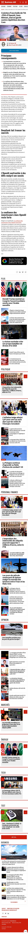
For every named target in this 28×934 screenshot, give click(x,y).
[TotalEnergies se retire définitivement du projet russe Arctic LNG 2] (4, 882)
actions (3, 720)
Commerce (4, 364)
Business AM (13, 43)
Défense (3, 338)
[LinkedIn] (8, 913)
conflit (3, 356)
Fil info (20, 6)
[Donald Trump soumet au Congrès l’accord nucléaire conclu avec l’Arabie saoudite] (14, 282)
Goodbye (4, 924)
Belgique (3, 6)
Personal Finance (5, 477)
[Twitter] (5, 913)
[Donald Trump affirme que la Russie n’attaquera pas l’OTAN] (4, 350)
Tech (3, 444)
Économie (9, 6)
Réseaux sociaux (5, 615)
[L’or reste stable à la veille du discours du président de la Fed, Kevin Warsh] (4, 551)
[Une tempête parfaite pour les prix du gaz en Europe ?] (12, 624)
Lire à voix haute (14, 50)
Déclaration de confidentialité (9, 910)
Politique (15, 6)
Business (3, 40)
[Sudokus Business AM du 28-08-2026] (4, 686)
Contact (4, 908)
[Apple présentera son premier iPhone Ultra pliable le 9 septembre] (4, 660)
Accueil (2, 9)
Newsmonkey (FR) (16, 922)
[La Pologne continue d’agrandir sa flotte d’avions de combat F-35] (14, 446)
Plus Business (18, 901)
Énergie (3, 295)
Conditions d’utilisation (13, 908)
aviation (3, 459)
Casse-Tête (4, 692)
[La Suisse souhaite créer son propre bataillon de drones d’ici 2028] (14, 325)
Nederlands (4, 916)
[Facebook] (3, 913)
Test (3, 820)
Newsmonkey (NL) (6, 922)
